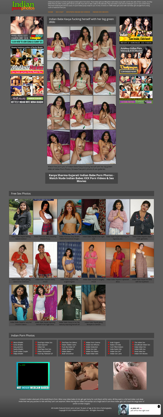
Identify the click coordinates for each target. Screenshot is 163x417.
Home (50, 12)
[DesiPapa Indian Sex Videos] (136, 60)
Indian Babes (66, 351)
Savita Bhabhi (18, 349)
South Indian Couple (20, 351)
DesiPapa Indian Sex (45, 342)
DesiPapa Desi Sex (44, 349)
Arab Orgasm (115, 342)
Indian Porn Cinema (93, 342)
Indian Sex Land (116, 354)
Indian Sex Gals (91, 349)
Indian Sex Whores (92, 345)
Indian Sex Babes (92, 351)
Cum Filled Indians (116, 347)
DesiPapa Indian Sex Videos (78, 12)
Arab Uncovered (67, 354)
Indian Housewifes (44, 351)
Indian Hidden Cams (69, 345)
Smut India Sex (140, 351)
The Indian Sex (140, 342)
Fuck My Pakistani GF (45, 354)
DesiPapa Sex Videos (69, 342)
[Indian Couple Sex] (27, 30)
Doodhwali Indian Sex (142, 345)
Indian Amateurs (68, 349)
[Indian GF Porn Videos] (136, 30)
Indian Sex (41, 347)
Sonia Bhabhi (18, 345)
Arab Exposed (42, 345)
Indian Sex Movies (100, 12)
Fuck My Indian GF (68, 347)
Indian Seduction (92, 347)
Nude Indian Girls (92, 354)
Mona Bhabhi (18, 342)
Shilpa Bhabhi (18, 354)
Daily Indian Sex (140, 347)
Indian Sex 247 (115, 351)
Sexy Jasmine (18, 347)
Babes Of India (115, 345)
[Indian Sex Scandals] (136, 90)
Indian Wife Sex (140, 349)
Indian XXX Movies (141, 354)
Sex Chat (60, 12)
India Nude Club (116, 349)
